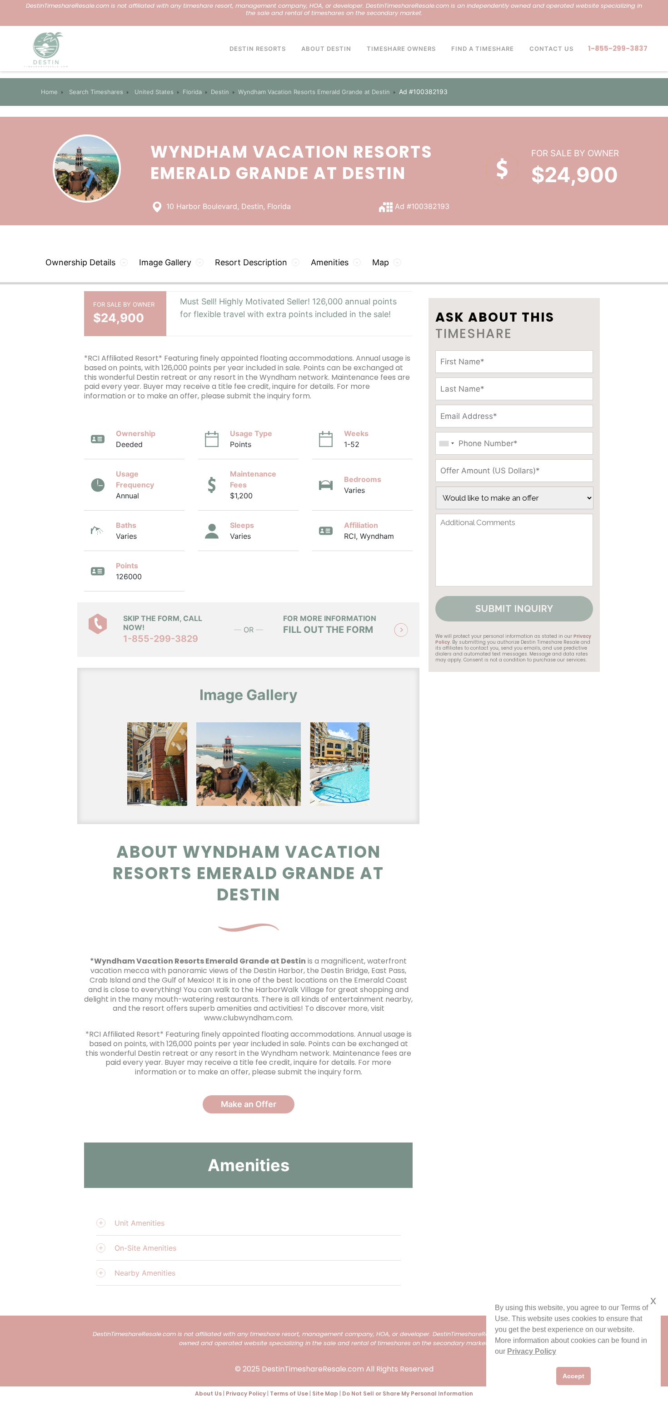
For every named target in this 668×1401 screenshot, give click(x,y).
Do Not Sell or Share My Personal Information (407, 1393)
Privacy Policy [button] (531, 1351)
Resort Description (251, 262)
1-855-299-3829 (160, 638)
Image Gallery (165, 262)
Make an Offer (248, 1104)
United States (154, 91)
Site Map (325, 1393)
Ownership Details (80, 262)
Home (49, 91)
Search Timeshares (96, 91)
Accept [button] (573, 1376)
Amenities (330, 262)
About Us (208, 1393)
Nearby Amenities (145, 1272)
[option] (135, 764)
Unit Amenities (140, 1222)
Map (380, 262)
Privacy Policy (246, 1393)
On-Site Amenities (145, 1247)
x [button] (653, 1300)
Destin (220, 91)
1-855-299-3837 (618, 48)
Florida (192, 91)
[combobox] (446, 443)
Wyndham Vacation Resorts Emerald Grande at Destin (314, 91)
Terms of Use (289, 1393)
